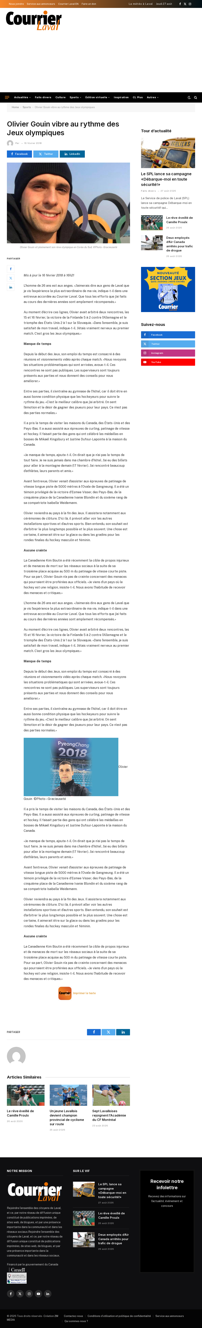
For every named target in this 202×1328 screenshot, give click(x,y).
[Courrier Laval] (34, 20)
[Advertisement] (101, 62)
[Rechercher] (195, 97)
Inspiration (121, 97)
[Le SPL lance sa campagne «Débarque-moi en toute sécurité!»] (168, 153)
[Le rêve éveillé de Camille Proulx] (26, 1095)
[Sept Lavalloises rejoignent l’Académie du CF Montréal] (111, 1095)
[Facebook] (10, 269)
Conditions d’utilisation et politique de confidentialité (119, 1316)
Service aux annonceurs (41, 3)
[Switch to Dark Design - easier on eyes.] (189, 97)
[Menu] (7, 97)
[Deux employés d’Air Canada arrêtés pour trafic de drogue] (152, 242)
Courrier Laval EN (68, 3)
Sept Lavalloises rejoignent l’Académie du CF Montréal (109, 1115)
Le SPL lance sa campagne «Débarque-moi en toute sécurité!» (166, 179)
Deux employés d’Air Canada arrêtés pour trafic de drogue (179, 244)
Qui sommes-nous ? (76, 1321)
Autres (151, 97)
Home (15, 107)
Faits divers (43, 97)
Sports (74, 97)
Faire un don (89, 3)
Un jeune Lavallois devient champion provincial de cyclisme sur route (67, 1117)
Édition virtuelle (96, 97)
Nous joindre (16, 3)
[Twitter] (10, 278)
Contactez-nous (73, 1316)
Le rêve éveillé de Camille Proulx (20, 1113)
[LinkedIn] (10, 287)
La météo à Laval (141, 3)
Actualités (21, 97)
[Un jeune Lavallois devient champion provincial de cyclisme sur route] (68, 1095)
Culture (60, 97)
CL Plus (138, 97)
